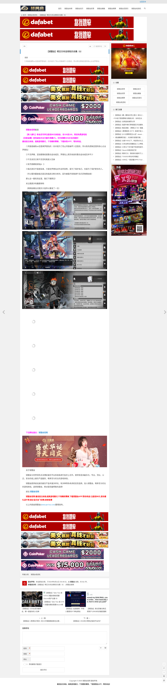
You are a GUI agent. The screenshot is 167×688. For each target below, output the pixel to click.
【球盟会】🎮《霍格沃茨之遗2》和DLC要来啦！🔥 (132, 115)
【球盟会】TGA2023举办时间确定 (126, 156)
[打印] (90, 46)
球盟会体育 (68, 8)
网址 (25, 659)
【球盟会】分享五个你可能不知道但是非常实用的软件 (133, 147)
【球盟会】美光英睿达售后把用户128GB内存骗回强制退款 (96, 611)
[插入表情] (100, 648)
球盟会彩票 (90, 8)
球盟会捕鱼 (101, 8)
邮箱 (27, 654)
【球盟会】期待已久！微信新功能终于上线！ (130, 153)
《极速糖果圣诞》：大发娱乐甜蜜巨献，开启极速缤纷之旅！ (135, 137)
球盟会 (72, 582)
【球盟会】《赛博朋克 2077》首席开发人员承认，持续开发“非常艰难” (138, 131)
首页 (59, 8)
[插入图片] (105, 648)
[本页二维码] (164, 680)
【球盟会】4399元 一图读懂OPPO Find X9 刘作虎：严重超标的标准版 (139, 160)
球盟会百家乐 (123, 8)
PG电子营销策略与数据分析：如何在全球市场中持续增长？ (135, 118)
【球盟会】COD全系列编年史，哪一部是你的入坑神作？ (31, 611)
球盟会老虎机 (136, 8)
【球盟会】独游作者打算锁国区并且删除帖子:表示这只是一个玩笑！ (138, 125)
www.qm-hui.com (48, 505)
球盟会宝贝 (79, 8)
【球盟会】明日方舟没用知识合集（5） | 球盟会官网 (55, 585)
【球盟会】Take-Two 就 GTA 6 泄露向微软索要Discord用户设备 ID (54, 604)
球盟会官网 (43, 433)
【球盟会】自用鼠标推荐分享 (124, 121)
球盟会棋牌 (112, 8)
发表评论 (98, 46)
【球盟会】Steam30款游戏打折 (125, 150)
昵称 (27, 648)
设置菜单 (143, 2)
